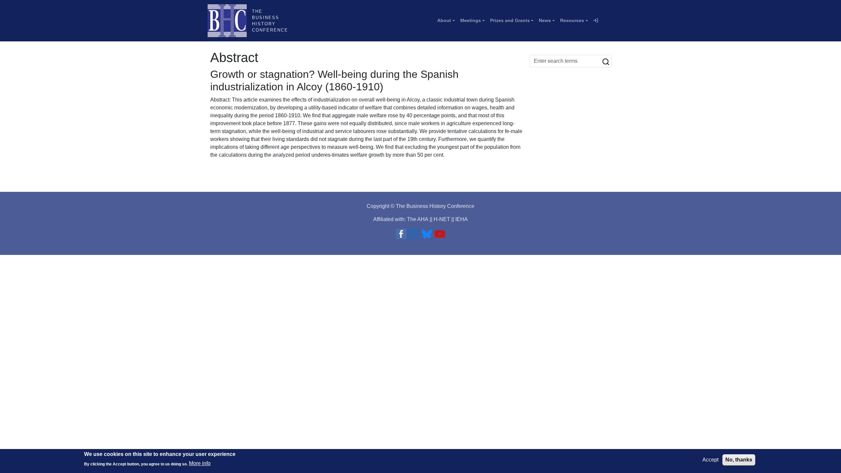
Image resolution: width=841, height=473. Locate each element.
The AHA (417, 219)
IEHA (461, 219)
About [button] (444, 20)
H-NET (442, 219)
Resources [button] (572, 20)
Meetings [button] (470, 20)
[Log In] (596, 20)
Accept (710, 459)
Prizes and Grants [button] (510, 20)
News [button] (545, 20)
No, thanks (738, 459)
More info (200, 463)
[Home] (230, 20)
